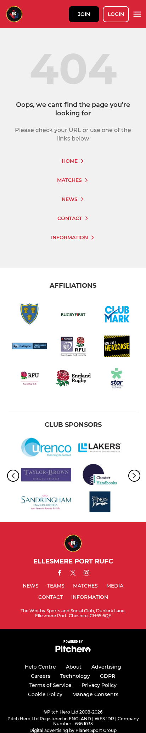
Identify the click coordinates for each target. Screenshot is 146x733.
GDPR (107, 676)
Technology (75, 676)
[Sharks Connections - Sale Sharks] (100, 503)
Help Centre (40, 667)
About (74, 667)
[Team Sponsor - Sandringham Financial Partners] (46, 503)
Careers (40, 676)
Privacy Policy (99, 685)
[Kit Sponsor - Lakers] (100, 448)
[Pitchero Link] (73, 650)
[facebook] (59, 574)
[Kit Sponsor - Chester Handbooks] (100, 476)
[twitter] (73, 573)
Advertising (106, 667)
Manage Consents (95, 694)
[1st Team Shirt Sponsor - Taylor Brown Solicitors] (46, 476)
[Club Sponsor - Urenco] (46, 448)
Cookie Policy (45, 694)
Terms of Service (50, 685)
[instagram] (86, 574)
